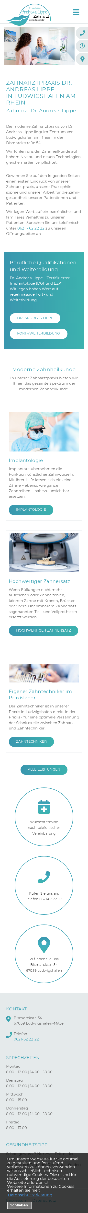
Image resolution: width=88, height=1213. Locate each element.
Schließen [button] (19, 1205)
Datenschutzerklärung (30, 1195)
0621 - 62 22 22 (30, 228)
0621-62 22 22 (26, 1039)
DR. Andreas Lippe (35, 318)
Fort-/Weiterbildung (38, 333)
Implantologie (31, 509)
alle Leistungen (44, 769)
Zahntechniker (31, 741)
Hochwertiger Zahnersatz (43, 630)
